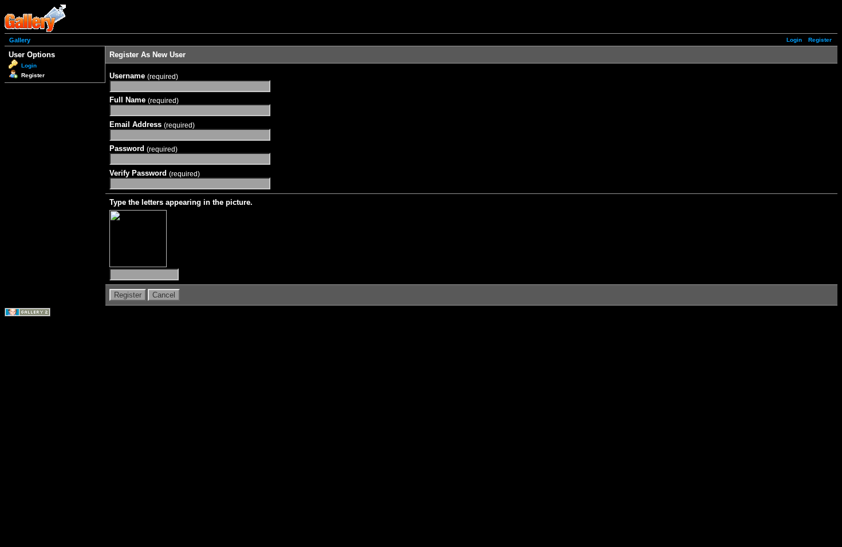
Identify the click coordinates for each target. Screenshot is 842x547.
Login (794, 40)
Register (820, 40)
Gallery (19, 40)
